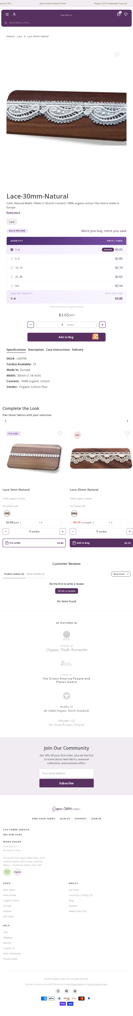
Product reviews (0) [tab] (14, 573)
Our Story (74, 889)
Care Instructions (58, 349)
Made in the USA (77, 911)
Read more (13, 212)
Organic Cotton (11, 900)
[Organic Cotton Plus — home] (66, 15)
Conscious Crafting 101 (81, 895)
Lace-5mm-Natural (16, 490)
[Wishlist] (126, 14)
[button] (66, 116)
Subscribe (66, 783)
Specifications (16, 349)
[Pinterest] (75, 991)
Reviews (73, 905)
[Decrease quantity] (6, 531)
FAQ (5, 932)
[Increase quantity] (62, 531)
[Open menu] (7, 14)
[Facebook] (66, 991)
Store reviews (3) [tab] (35, 573)
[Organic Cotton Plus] (66, 809)
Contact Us (9, 948)
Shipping (7, 937)
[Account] (14, 14)
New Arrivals (9, 895)
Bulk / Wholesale (12, 953)
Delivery (77, 349)
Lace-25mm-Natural (84, 490)
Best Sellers (9, 889)
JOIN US (65, 818)
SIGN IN (96, 818)
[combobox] (66, 23)
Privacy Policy (10, 958)
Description (36, 349)
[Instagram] (58, 991)
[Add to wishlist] (117, 54)
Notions (7, 911)
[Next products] (127, 421)
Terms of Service (94, 984)
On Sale (7, 905)
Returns (7, 942)
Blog (71, 900)
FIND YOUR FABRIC (44, 818)
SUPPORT (81, 818)
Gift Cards (8, 916)
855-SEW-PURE (12, 834)
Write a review (66, 591)
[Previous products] (5, 421)
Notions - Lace (14, 36)
